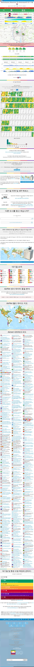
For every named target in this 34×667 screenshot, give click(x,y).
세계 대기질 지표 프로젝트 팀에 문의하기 (16, 630)
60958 (31, 86)
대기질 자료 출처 (16, 641)
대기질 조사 (16, 633)
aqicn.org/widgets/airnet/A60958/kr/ (22, 198)
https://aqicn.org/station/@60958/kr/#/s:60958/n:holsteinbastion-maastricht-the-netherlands (17, 171)
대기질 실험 (16, 636)
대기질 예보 (16, 643)
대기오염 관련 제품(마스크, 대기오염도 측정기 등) (16, 644)
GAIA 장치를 (15, 183)
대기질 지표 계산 (16, 642)
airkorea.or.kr (20, 600)
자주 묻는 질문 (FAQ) (16, 639)
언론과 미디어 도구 (16, 631)
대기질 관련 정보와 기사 (16, 635)
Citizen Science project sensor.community (13, 152)
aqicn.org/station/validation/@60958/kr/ (17, 294)
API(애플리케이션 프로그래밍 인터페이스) (16, 645)
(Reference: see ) (16, 588)
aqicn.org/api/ (25, 205)
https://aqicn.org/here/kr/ (17, 165)
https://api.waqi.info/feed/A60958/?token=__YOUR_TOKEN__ (22, 204)
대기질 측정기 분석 (16, 637)
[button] (17, 32)
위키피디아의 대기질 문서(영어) (22, 602)
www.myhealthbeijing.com (12, 607)
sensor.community (17, 153)
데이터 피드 (13, 178)
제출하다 (25, 660)
